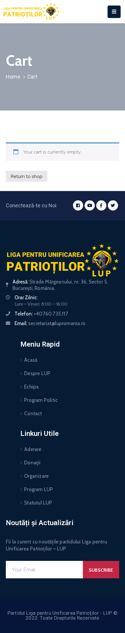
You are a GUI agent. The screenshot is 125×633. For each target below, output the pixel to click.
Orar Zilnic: (26, 297)
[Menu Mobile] (114, 12)
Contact (33, 413)
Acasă (30, 360)
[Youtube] (90, 205)
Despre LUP (37, 373)
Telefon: (41, 314)
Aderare (32, 449)
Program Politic (41, 400)
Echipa (31, 387)
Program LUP (38, 489)
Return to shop (26, 176)
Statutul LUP (38, 503)
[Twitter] (113, 205)
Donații (32, 463)
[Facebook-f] (101, 205)
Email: (50, 323)
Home (13, 77)
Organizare (36, 476)
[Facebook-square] (78, 205)
